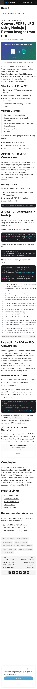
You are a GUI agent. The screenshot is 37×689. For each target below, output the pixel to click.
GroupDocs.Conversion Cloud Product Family (15, 538)
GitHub (19, 336)
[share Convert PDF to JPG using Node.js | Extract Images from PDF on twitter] (10, 572)
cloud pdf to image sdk (25, 549)
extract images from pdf (9, 549)
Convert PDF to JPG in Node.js (14, 145)
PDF (17, 66)
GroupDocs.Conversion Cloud (19, 441)
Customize (11, 683)
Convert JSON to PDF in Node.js (15, 525)
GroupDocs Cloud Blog (14, 20)
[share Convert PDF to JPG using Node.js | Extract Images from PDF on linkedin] (13, 572)
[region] (18, 309)
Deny (26, 683)
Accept (18, 678)
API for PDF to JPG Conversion (14, 142)
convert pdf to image (21, 542)
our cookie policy (12, 674)
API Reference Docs (11, 499)
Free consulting (10, 507)
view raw (32, 336)
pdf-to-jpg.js (5, 336)
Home (4, 8)
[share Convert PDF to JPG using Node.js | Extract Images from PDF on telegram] (28, 572)
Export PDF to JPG (7, 552)
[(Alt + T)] (9, 8)
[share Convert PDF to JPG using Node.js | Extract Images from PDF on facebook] (20, 572)
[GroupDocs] (11, 2)
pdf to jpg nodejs (7, 542)
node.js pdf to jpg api (8, 545)
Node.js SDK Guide (11, 496)
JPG (28, 66)
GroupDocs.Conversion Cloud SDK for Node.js (18, 162)
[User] (31, 2)
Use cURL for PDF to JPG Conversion (16, 148)
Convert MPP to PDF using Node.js (15, 531)
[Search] (35, 2)
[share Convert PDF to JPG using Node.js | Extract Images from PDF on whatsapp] (24, 572)
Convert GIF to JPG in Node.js (14, 528)
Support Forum (9, 504)
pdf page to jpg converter (24, 545)
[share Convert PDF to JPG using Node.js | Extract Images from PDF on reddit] (17, 572)
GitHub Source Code (11, 501)
